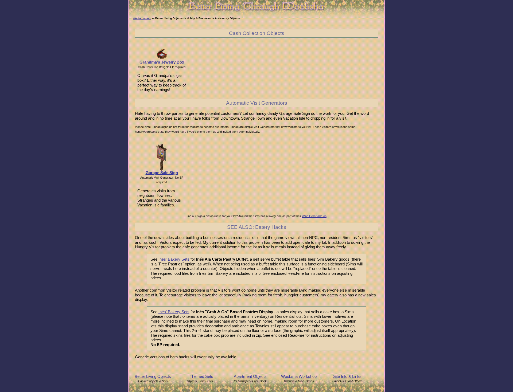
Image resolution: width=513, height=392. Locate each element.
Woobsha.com (142, 18)
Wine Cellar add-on (314, 216)
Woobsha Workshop (299, 376)
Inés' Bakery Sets (173, 259)
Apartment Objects (250, 376)
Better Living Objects (153, 376)
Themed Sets (201, 376)
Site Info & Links (347, 376)
